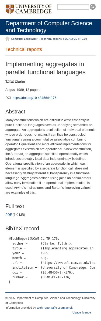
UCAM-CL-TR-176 (76, 38)
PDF (8, 215)
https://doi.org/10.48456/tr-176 (35, 98)
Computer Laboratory (24, 38)
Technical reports (51, 38)
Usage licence (81, 312)
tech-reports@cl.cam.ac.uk (55, 307)
